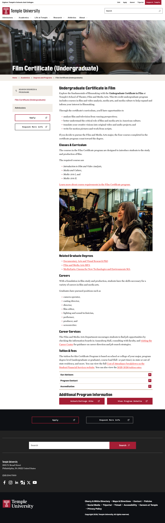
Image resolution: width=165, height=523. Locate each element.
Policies (148, 501)
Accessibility (130, 505)
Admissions (7, 18)
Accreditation (67, 386)
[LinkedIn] (16, 483)
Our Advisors (66, 374)
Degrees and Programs (42, 78)
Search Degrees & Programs (28, 90)
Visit (118, 2)
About (82, 18)
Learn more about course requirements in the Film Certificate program (94, 184)
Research (58, 18)
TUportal (140, 2)
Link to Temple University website (18, 504)
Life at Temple (41, 18)
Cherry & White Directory (97, 501)
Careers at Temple (149, 505)
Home (14, 78)
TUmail (117, 505)
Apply (125, 2)
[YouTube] (35, 483)
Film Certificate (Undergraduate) (30, 100)
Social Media (93, 505)
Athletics (72, 18)
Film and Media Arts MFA (76, 265)
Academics (24, 18)
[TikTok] (23, 483)
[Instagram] (10, 483)
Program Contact (69, 380)
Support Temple (153, 2)
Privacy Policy (94, 509)
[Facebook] (4, 483)
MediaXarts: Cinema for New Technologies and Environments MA (96, 269)
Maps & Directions (122, 501)
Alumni (132, 2)
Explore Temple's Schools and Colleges (17, 2)
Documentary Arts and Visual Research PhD (85, 261)
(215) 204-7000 (9, 475)
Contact (137, 501)
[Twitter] (29, 483)
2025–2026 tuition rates (129, 367)
